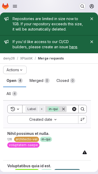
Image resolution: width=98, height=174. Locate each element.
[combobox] (42, 119)
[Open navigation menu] (15, 6)
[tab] (14, 80)
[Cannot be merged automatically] (85, 152)
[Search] (82, 109)
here (73, 47)
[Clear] (74, 109)
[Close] (92, 19)
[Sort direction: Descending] (82, 119)
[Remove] (63, 109)
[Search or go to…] (82, 6)
